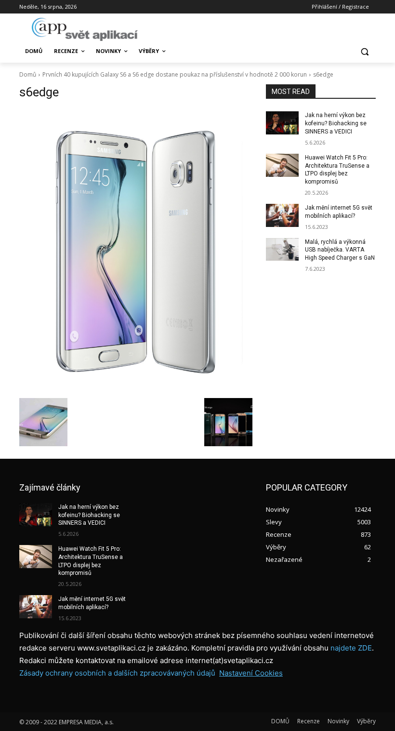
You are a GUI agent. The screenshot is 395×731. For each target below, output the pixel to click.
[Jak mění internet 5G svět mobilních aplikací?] (282, 215)
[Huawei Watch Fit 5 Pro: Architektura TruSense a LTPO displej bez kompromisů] (282, 165)
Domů (27, 74)
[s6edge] (135, 251)
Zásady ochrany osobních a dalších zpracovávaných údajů (117, 673)
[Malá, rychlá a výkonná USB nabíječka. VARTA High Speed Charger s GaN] (282, 249)
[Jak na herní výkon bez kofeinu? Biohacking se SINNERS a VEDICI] (282, 122)
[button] (364, 51)
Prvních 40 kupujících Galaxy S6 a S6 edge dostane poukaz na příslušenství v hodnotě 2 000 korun (174, 74)
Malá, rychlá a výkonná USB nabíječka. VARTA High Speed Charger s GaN (340, 250)
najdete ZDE (351, 647)
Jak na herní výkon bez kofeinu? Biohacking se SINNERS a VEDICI (336, 123)
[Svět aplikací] (84, 29)
